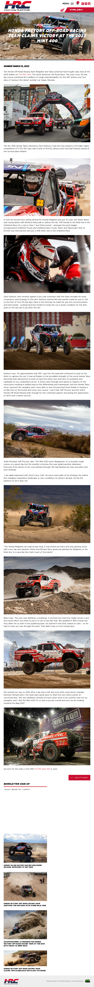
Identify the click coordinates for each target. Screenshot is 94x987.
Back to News (81, 778)
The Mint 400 (24, 75)
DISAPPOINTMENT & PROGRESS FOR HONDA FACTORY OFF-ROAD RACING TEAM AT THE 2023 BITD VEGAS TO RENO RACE (24, 944)
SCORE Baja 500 (42, 769)
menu (66, 4)
